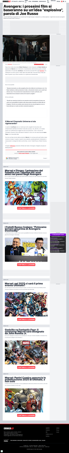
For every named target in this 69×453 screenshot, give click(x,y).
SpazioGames (19, 440)
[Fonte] (46, 158)
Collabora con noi (49, 434)
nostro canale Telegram (24, 153)
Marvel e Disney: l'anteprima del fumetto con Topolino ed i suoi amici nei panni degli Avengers (24, 172)
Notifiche (47, 436)
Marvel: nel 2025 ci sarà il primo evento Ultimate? (24, 284)
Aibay (40, 440)
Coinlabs (43, 440)
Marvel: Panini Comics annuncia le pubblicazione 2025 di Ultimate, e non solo (25, 379)
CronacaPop (25, 440)
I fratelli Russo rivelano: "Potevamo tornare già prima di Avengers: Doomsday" (25, 229)
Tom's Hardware (13, 440)
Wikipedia (12, 145)
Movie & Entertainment (38, 64)
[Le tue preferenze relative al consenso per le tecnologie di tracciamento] (2, 451)
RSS (46, 432)
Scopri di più (34, 62)
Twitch (62, 234)
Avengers (42, 70)
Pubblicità (48, 430)
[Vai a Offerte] (62, 1)
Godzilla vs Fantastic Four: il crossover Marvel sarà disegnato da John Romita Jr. (24, 331)
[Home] (7, 1)
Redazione (10, 64)
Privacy (57, 430)
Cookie (57, 432)
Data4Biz (30, 440)
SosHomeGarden (35, 440)
